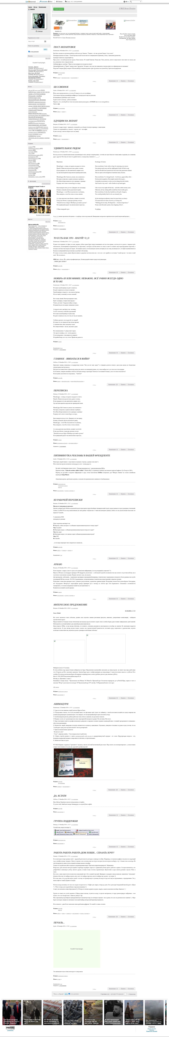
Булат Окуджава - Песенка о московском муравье (36, 77)
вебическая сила (34, 98)
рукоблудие (39, 127)
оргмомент (39, 117)
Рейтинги (60, 1)
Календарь (132, 994)
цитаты (30, 150)
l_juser (38, 235)
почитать (41, 121)
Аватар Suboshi (38, 21)
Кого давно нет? (32, 226)
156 (114, 994)
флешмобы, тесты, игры (35, 177)
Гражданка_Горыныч (34, 243)
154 (120, 994)
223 (108, 994)
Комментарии (42, 7)
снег (40, 128)
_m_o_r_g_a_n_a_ (40, 227)
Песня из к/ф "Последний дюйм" (37, 70)
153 (122, 994)
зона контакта (39, 106)
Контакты (151, 1030)
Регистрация (44, 1)
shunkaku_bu (58, 31)
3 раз (61, 984)
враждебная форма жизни (77, 381)
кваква (48, 106)
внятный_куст (40, 242)
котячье (30, 175)
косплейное (31, 168)
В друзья (40, 31)
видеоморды (31, 157)
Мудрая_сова (36, 246)
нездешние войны (33, 115)
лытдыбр (30, 152)
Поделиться (131, 81)
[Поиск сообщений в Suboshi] (45, 49)
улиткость (42, 132)
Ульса (47, 247)
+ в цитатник (75, 50)
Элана (35, 249)
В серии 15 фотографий (43, 215)
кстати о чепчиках (39, 108)
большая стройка (35, 96)
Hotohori (34, 234)
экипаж (47, 138)
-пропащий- (31, 227)
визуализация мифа (34, 155)
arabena (30, 230)
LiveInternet (31, 2)
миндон (30, 160)
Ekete (34, 232)
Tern (39, 241)
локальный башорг (35, 110)
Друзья (35, 7)
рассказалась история (37, 125)
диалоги (42, 104)
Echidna (30, 232)
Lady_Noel (43, 235)
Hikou (47, 232)
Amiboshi (35, 228)
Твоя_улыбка (38, 247)
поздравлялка (32, 121)
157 (112, 994)
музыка (44, 113)
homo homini (37, 90)
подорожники (32, 165)
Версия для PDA (152, 1028)
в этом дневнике (34, 51)
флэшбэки (31, 170)
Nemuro (40, 237)
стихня (30, 147)
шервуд (41, 138)
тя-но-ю (30, 173)
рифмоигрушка (31, 127)
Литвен (44, 245)
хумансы (32, 136)
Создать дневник (59, 9)
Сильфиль (31, 247)
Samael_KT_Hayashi (40, 239)
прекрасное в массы (34, 148)
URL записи (56, 687)
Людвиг (30, 246)
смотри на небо (33, 128)
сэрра (30, 130)
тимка (63, 913)
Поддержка (124, 2)
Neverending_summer (34, 238)
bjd (33, 90)
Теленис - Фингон (33, 67)
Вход (51, 1)
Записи (30, 7)
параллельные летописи (37, 119)
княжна (30, 108)
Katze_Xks (44, 234)
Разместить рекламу (151, 1031)
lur (37, 237)
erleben (98, 209)
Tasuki (35, 241)
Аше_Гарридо (32, 242)
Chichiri (36, 231)
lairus (34, 92)
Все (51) (48, 221)
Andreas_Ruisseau (43, 228)
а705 (34, 94)
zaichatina (43, 241)
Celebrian (31, 231)
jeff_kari (39, 234)
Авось (68, 1)
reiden (39, 92)
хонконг (40, 134)
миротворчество (35, 113)
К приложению (46, 183)
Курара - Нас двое (33, 80)
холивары (35, 134)
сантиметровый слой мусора (83, 736)
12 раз (61, 348)
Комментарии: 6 (40, 71)
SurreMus (31, 241)
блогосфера (40, 94)
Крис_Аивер (31, 245)
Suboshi (29, 9)
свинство (45, 127)
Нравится (123, 81)
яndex (29, 139)
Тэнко (43, 247)
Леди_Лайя (38, 245)
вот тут (56, 216)
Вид (127, 2)
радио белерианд (40, 123)
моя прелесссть (32, 163)
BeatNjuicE (36, 230)
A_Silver (30, 228)
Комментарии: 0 (40, 68)
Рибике (42, 246)
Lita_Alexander (32, 237)
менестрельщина (32, 111)
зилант (30, 106)
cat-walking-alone (44, 230)
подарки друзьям (33, 167)
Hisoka (30, 234)
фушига (30, 134)
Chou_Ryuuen (42, 231)
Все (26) (48, 58)
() (117, 81)
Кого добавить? (42, 226)
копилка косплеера (33, 172)
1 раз (61, 555)
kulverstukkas (32, 235)
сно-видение (44, 128)
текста (30, 153)
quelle (42, 238)
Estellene (38, 232)
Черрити (30, 249)
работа (31, 123)
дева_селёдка (44, 243)
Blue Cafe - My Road (34, 73)
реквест (30, 162)
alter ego (30, 90)
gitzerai (44, 232)
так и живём (37, 130)
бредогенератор (33, 158)
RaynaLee (31, 239)
